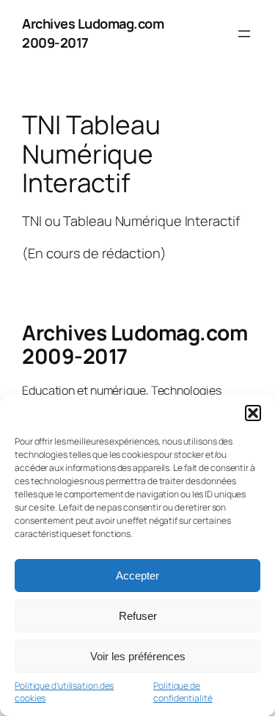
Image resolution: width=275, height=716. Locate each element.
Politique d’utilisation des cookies (64, 692)
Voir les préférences (138, 656)
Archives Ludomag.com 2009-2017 (134, 344)
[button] (253, 413)
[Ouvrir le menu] (244, 34)
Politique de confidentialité (183, 692)
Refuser (138, 616)
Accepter (137, 575)
